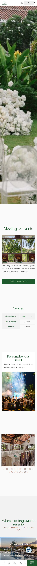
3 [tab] (9, 469)
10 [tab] (27, 469)
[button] (3, 563)
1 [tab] (4, 469)
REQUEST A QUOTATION (18, 281)
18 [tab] (22, 472)
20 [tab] (27, 472)
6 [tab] (17, 469)
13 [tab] (9, 472)
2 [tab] (7, 469)
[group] (18, 105)
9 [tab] (25, 469)
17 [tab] (20, 472)
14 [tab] (12, 472)
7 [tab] (20, 469)
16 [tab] (17, 472)
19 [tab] (25, 472)
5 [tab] (14, 469)
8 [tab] (22, 469)
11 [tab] (30, 469)
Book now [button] (32, 563)
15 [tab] (14, 472)
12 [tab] (32, 469)
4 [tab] (12, 469)
